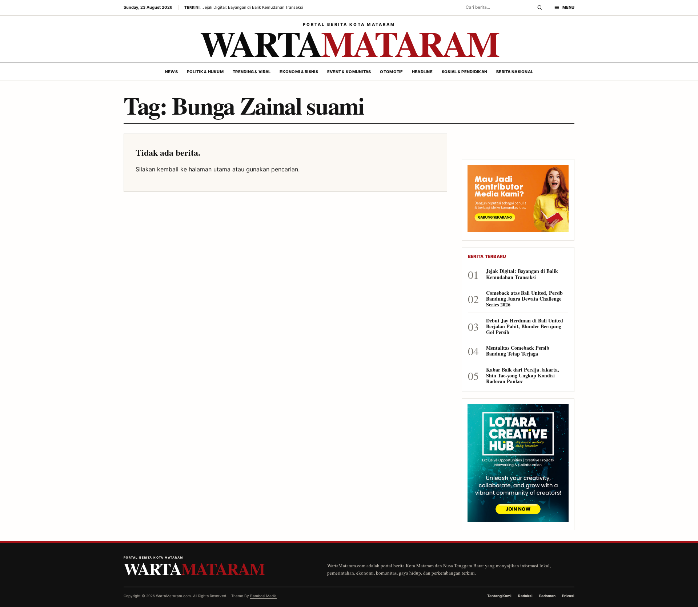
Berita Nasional (514, 71)
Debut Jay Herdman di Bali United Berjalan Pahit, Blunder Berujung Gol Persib (524, 327)
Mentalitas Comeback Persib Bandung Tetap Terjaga (517, 351)
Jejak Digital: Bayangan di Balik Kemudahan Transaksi (522, 274)
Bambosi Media (263, 596)
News (171, 71)
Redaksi (525, 596)
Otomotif (391, 71)
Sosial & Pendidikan (464, 71)
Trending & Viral (251, 71)
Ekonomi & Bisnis (299, 71)
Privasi (568, 596)
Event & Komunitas (349, 71)
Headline (422, 71)
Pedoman (547, 596)
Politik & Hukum (205, 71)
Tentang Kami (499, 596)
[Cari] (539, 7)
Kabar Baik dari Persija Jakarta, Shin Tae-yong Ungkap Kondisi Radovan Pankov (522, 376)
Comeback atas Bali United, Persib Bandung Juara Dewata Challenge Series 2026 (524, 299)
